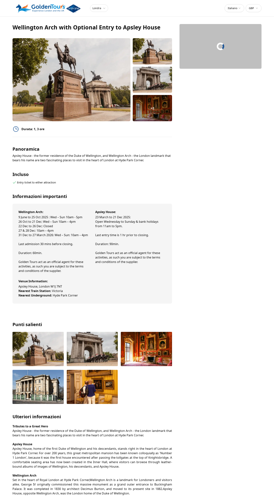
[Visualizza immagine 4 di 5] (38, 387)
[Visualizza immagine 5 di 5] (92, 387)
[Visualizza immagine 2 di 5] (92, 349)
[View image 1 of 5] (152, 51)
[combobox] (234, 8)
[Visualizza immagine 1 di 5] (38, 349)
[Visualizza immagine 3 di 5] (146, 349)
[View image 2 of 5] (152, 80)
